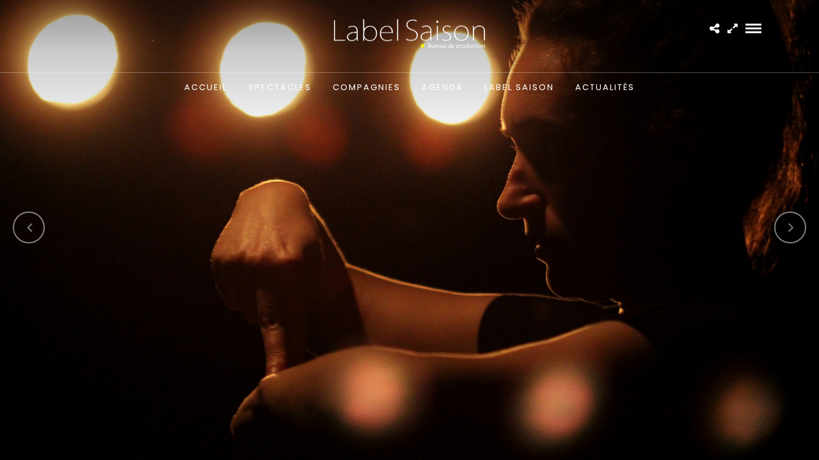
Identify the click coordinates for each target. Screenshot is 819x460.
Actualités (605, 87)
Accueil (205, 87)
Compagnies (367, 87)
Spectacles (280, 87)
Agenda (442, 87)
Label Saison (519, 87)
